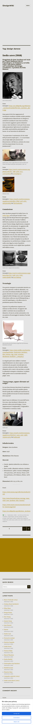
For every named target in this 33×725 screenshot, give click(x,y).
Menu (28, 5)
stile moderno (24, 519)
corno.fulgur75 (17, 173)
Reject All (16, 721)
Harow (6, 629)
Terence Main (8, 651)
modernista (5, 519)
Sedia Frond (7, 646)
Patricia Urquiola (9, 642)
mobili (14, 518)
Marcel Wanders (9, 655)
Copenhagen (11, 516)
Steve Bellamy (17, 277)
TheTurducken (17, 203)
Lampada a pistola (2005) (12, 676)
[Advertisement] (16, 28)
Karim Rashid (8, 659)
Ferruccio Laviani (9, 638)
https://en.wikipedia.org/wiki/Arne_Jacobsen (16, 511)
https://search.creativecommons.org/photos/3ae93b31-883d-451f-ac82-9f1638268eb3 (16, 201)
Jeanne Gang (8, 621)
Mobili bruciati (8, 668)
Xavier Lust (7, 634)
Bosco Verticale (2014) (11, 600)
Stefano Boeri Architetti (11, 604)
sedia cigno (12, 519)
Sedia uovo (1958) (12, 55)
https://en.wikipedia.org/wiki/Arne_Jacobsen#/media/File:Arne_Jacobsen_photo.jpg (16, 108)
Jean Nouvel (7, 625)
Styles (4, 697)
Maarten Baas (8, 672)
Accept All (16, 713)
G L (5, 515)
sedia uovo (17, 519)
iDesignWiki (8, 6)
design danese (22, 516)
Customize (16, 717)
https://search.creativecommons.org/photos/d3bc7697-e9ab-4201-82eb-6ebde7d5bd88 (16, 275)
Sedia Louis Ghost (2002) (11, 680)
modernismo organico (22, 518)
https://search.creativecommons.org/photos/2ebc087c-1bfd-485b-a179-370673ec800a (16, 171)
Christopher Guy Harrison (12, 663)
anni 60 (24, 515)
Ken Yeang (7, 617)
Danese (17, 516)
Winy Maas (7, 608)
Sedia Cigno (6, 215)
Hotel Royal (9, 518)
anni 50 (20, 515)
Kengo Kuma (8, 612)
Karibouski (16, 437)
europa (4, 518)
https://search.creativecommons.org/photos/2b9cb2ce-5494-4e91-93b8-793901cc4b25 (16, 435)
